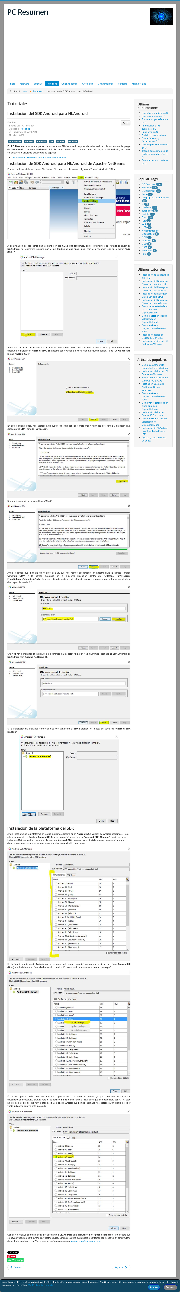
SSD (144, 243)
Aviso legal (87, 83)
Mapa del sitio (139, 83)
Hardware (24, 83)
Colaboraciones (106, 83)
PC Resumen (15, 141)
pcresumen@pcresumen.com (86, 1241)
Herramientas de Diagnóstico (150, 232)
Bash (144, 217)
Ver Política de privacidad (41, 1285)
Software (38, 83)
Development (148, 190)
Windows (146, 240)
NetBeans (72, 141)
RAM (144, 247)
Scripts (145, 214)
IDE (51, 141)
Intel (144, 253)
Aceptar (154, 1287)
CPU (144, 237)
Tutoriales (52, 83)
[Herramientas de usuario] (125, 122)
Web (144, 224)
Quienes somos (70, 83)
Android (61, 141)
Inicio (12, 83)
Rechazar (170, 1287)
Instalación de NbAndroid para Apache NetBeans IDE (39, 157)
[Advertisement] (90, 53)
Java (144, 194)
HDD (144, 227)
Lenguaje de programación (155, 197)
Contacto (122, 83)
